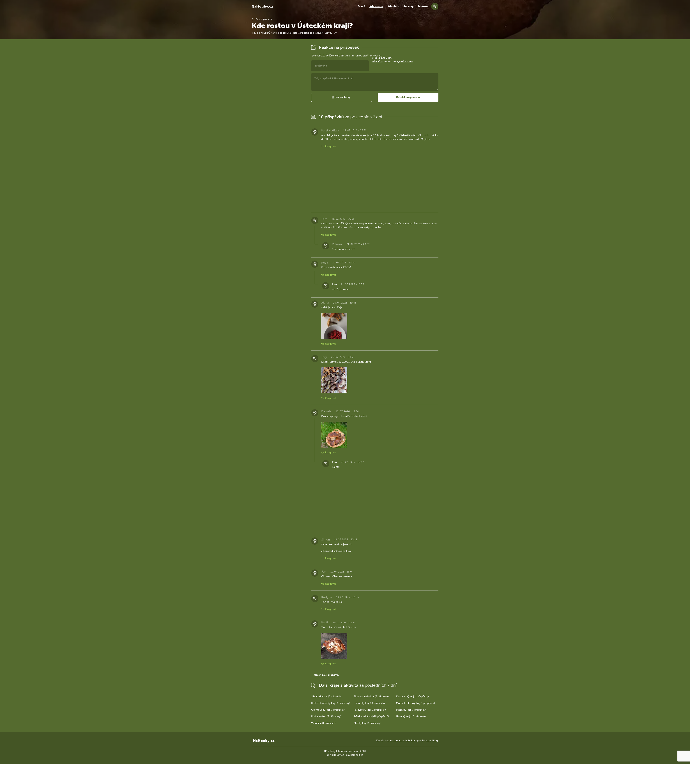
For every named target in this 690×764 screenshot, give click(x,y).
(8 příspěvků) (371, 696)
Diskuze (423, 6)
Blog (435, 740)
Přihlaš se (377, 61)
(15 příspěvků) (371, 716)
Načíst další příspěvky (326, 674)
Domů (361, 6)
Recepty (408, 6)
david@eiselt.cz (354, 754)
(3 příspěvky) (326, 696)
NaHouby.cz (262, 6)
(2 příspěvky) (412, 696)
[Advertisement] (278, 98)
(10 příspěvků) (411, 716)
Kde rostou (376, 6)
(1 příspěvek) (415, 703)
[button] (341, 97)
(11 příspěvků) (369, 703)
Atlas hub (393, 6)
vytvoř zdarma (405, 61)
